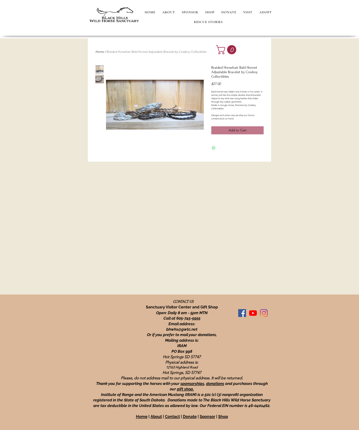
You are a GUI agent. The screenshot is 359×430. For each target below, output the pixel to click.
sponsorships (192, 383)
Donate (190, 416)
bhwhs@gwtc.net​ (181, 329)
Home (99, 52)
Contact (172, 416)
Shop (223, 416)
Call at (169, 318)
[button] (227, 49)
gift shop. (185, 389)
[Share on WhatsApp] (213, 148)
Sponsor (207, 416)
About (156, 416)
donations (215, 383)
